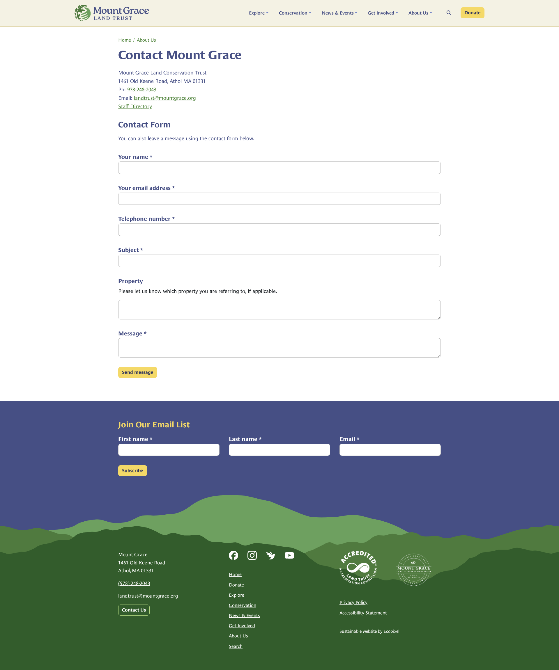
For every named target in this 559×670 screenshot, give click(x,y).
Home (124, 40)
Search (236, 646)
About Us (146, 40)
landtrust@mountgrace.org (165, 98)
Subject (130, 250)
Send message (137, 372)
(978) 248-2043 (134, 583)
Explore (236, 595)
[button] (258, 13)
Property (130, 281)
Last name (245, 439)
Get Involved (242, 625)
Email (349, 439)
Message (132, 333)
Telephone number (146, 219)
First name (135, 439)
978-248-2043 (141, 89)
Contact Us (134, 610)
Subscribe (132, 470)
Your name (135, 157)
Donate (472, 12)
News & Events (244, 615)
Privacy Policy (353, 602)
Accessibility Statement (363, 613)
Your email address (146, 188)
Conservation (242, 605)
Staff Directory (135, 106)
